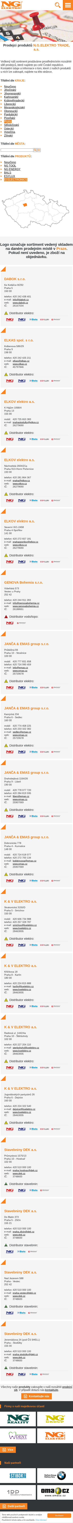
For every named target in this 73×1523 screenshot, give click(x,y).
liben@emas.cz (21, 796)
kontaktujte (51, 1390)
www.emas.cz (20, 670)
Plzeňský (9, 118)
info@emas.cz (20, 667)
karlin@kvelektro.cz (23, 986)
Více (10, 1449)
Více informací (41, 1520)
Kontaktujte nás (39, 1396)
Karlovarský (11, 96)
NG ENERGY (12, 169)
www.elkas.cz (20, 364)
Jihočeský (10, 90)
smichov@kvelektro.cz (25, 925)
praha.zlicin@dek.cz (23, 1231)
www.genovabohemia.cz (26, 606)
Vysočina (9, 132)
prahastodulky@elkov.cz (26, 422)
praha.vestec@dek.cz (24, 1293)
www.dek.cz (19, 1173)
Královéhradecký (14, 100)
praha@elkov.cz (21, 480)
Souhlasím (59, 1515)
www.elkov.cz (20, 483)
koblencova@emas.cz (24, 860)
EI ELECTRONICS (15, 179)
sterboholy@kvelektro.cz (26, 1047)
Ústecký (9, 128)
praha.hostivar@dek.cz (25, 1170)
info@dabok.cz (21, 299)
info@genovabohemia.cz (26, 603)
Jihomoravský (12, 93)
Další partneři (16, 1506)
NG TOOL (10, 165)
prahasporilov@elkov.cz (25, 541)
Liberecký (10, 104)
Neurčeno (10, 86)
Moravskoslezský (14, 107)
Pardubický (11, 114)
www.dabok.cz (20, 302)
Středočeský (11, 125)
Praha (8, 121)
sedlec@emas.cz (22, 732)
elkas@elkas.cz (21, 360)
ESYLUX (9, 176)
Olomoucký (11, 111)
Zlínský (8, 135)
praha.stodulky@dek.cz (25, 1354)
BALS (7, 172)
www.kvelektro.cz (22, 928)
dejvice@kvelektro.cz (24, 1109)
